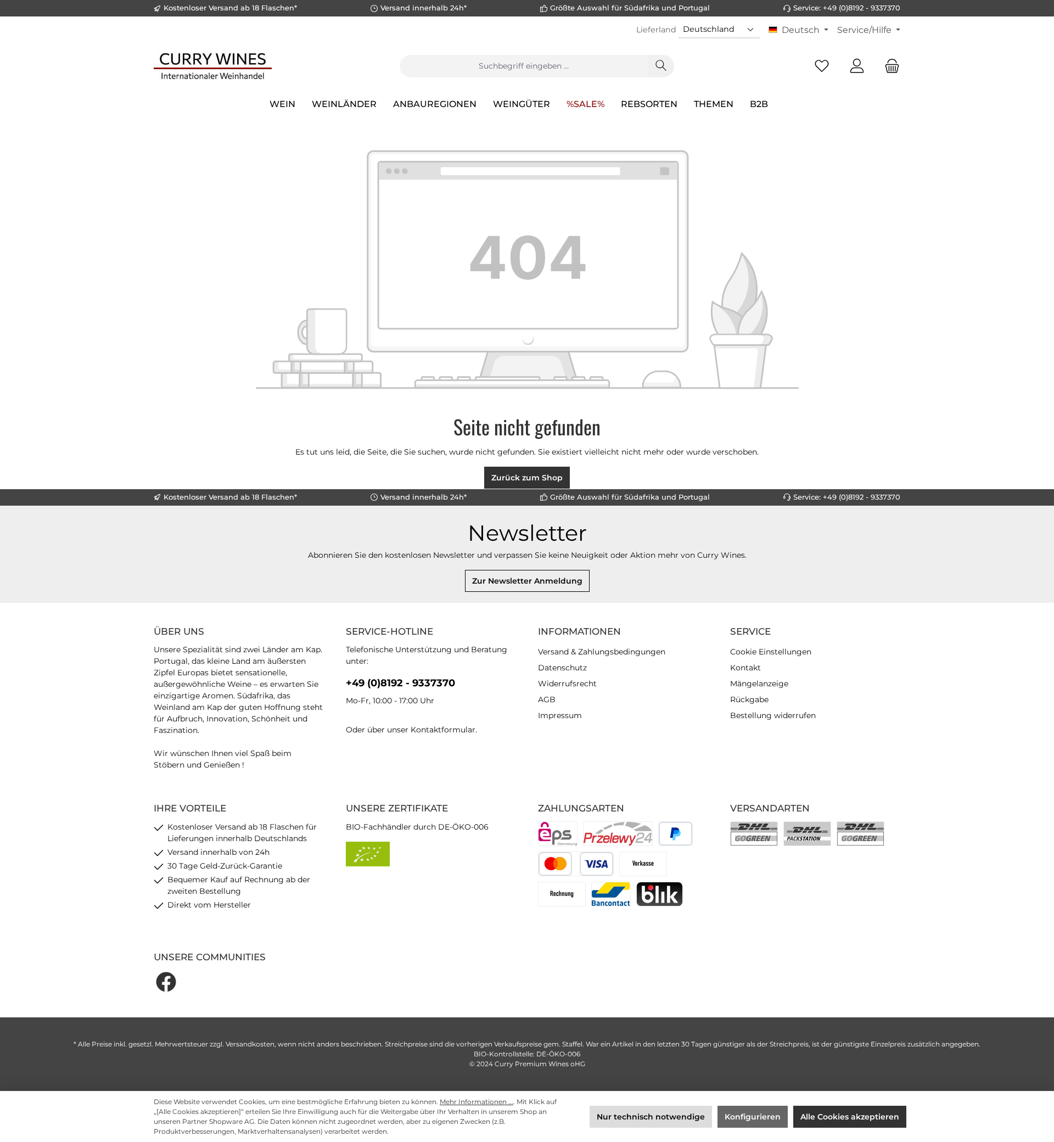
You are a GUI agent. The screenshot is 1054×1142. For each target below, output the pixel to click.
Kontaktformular (443, 730)
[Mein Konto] (857, 66)
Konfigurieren (753, 1117)
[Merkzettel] (822, 66)
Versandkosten (250, 1044)
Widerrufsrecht (567, 683)
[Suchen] (661, 66)
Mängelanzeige (759, 683)
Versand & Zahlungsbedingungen (601, 652)
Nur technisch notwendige (651, 1117)
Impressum (560, 715)
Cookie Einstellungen (770, 652)
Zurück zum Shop (527, 478)
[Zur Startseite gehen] (213, 66)
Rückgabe (749, 699)
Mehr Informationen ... (476, 1102)
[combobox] (524, 66)
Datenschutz (562, 668)
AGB (547, 699)
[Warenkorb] (888, 66)
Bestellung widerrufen (773, 715)
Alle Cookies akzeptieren (849, 1117)
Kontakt (745, 668)
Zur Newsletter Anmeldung (527, 581)
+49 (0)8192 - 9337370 (400, 683)
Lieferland (656, 30)
